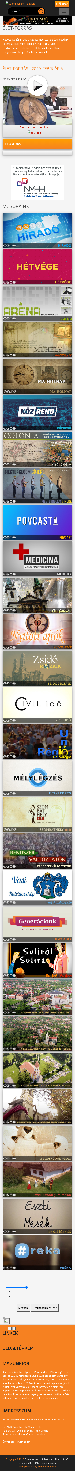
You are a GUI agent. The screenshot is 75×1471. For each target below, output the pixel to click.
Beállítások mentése (45, 1308)
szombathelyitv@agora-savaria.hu (28, 1434)
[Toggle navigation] (64, 11)
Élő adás (62, 4)
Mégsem (23, 1308)
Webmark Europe (47, 1466)
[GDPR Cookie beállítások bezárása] (4, 1317)
